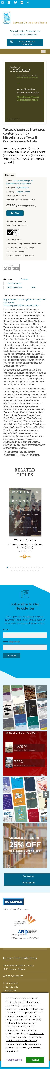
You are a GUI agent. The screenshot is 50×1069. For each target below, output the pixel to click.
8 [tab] (26, 567)
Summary (7, 279)
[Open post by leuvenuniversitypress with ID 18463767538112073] (25, 753)
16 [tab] (14, 571)
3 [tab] (13, 567)
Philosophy (24, 188)
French (27, 192)
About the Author (15, 283)
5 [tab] (18, 567)
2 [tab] (10, 567)
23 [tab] (33, 571)
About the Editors (15, 287)
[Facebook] (5, 268)
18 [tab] (19, 571)
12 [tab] (37, 567)
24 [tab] (35, 571)
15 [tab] (11, 571)
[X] (9, 268)
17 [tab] (17, 571)
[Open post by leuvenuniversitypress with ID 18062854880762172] (25, 707)
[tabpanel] (25, 523)
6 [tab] (21, 567)
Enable (35, 1060)
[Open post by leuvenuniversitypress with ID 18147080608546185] (25, 799)
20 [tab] (25, 571)
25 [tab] (38, 571)
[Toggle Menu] (43, 51)
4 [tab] (15, 567)
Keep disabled (14, 1060)
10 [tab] (31, 567)
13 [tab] (39, 567)
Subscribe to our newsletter (27, 42)
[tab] (9, 175)
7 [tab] (23, 567)
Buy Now (15, 213)
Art (17, 188)
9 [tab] (29, 567)
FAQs (33, 287)
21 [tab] (27, 571)
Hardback (9, 175)
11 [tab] (34, 567)
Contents (24, 279)
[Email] (17, 268)
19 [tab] (22, 571)
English (20, 192)
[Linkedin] (13, 268)
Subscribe (11, 655)
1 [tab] (7, 567)
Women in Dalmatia (25, 540)
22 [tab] (30, 571)
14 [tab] (42, 567)
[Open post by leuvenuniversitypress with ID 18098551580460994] (25, 845)
